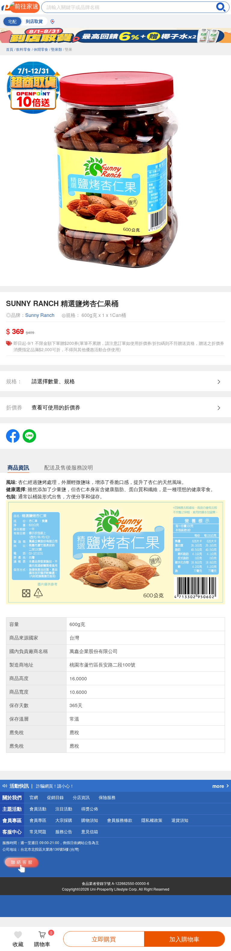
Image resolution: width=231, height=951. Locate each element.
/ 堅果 (67, 49)
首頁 (9, 49)
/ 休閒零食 (40, 49)
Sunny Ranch (39, 314)
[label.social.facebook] (13, 435)
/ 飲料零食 (22, 49)
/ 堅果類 (55, 49)
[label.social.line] (29, 435)
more (218, 785)
